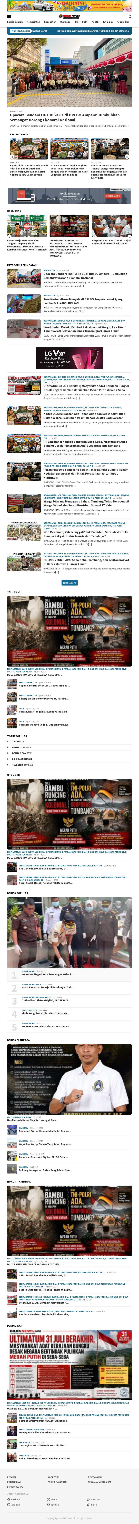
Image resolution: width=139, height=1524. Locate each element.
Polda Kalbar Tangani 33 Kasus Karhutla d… (44, 711)
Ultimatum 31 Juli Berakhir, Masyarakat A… (44, 1302)
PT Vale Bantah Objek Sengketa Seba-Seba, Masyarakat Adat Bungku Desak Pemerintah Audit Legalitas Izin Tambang (29, 170)
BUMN (60, 321)
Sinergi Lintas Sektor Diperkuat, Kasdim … (44, 698)
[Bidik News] (69, 16)
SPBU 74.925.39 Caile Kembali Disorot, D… (43, 868)
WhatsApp (95, 1499)
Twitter (54, 1499)
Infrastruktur (101, 377)
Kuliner (113, 1415)
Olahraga (26, 1117)
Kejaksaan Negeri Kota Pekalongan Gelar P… (47, 974)
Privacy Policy (15, 1487)
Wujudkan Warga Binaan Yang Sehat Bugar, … (45, 1144)
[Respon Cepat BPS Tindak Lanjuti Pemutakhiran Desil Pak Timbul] (69, 226)
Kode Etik (53, 1477)
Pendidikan (89, 380)
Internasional (89, 321)
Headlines (14, 211)
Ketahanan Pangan (116, 523)
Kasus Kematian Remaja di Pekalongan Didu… (48, 987)
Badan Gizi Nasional (28, 1415)
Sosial (86, 324)
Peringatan (49, 270)
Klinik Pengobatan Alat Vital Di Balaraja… (45, 1013)
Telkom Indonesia (22, 764)
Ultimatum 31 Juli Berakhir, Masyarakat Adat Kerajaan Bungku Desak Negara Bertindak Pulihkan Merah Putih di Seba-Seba (86, 388)
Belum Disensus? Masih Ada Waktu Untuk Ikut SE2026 (111, 242)
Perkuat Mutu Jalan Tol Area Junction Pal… (47, 1026)
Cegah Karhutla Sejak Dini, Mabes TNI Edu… (44, 685)
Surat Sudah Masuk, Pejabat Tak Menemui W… (46, 883)
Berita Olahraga (21, 747)
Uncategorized (43, 997)
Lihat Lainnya (69, 582)
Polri (79, 324)
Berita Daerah (50, 321)
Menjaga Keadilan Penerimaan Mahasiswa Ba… (46, 1432)
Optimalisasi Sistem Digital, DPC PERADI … (46, 1000)
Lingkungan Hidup (116, 321)
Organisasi (67, 498)
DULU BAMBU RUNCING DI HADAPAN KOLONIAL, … (35, 674)
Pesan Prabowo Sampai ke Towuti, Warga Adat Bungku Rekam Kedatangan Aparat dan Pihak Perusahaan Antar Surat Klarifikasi (69, 171)
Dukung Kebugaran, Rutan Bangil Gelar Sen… (45, 1170)
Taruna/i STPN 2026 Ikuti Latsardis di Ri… (43, 1445)
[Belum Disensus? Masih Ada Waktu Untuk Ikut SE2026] (112, 226)
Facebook (15, 1499)
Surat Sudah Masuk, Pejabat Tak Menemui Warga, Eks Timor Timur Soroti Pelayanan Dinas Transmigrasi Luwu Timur (85, 329)
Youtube (55, 1504)
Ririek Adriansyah (22, 759)
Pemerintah (49, 324)
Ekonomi (62, 377)
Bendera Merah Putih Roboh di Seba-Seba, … (45, 1314)
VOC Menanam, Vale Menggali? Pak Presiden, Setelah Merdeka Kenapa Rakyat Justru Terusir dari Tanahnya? (86, 534)
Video (91, 1311)
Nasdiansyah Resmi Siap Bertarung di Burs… (32, 1120)
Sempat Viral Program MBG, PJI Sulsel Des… (44, 1420)
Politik (72, 324)
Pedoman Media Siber (99, 1482)
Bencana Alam (50, 495)
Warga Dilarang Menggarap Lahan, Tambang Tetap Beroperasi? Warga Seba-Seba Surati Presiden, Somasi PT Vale (109, 170)
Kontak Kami (14, 1482)
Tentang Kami (95, 1477)
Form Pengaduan (57, 1482)
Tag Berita (18, 741)
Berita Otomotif (22, 753)
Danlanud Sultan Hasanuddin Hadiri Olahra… (45, 1131)
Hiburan (71, 377)
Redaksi (11, 1477)
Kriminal (101, 321)
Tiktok (94, 1504)
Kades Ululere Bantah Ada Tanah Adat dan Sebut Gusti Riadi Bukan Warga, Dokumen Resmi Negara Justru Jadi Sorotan (85, 416)
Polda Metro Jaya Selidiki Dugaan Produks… (44, 724)
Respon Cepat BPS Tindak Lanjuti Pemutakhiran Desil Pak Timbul (68, 242)
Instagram (15, 1504)
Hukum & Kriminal (72, 321)
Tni (92, 324)
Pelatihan (24, 1455)
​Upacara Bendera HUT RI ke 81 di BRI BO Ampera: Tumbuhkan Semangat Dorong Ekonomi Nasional (65, 117)
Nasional (109, 669)
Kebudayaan (106, 407)
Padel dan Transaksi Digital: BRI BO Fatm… (43, 1157)
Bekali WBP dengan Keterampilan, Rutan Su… (45, 1458)
